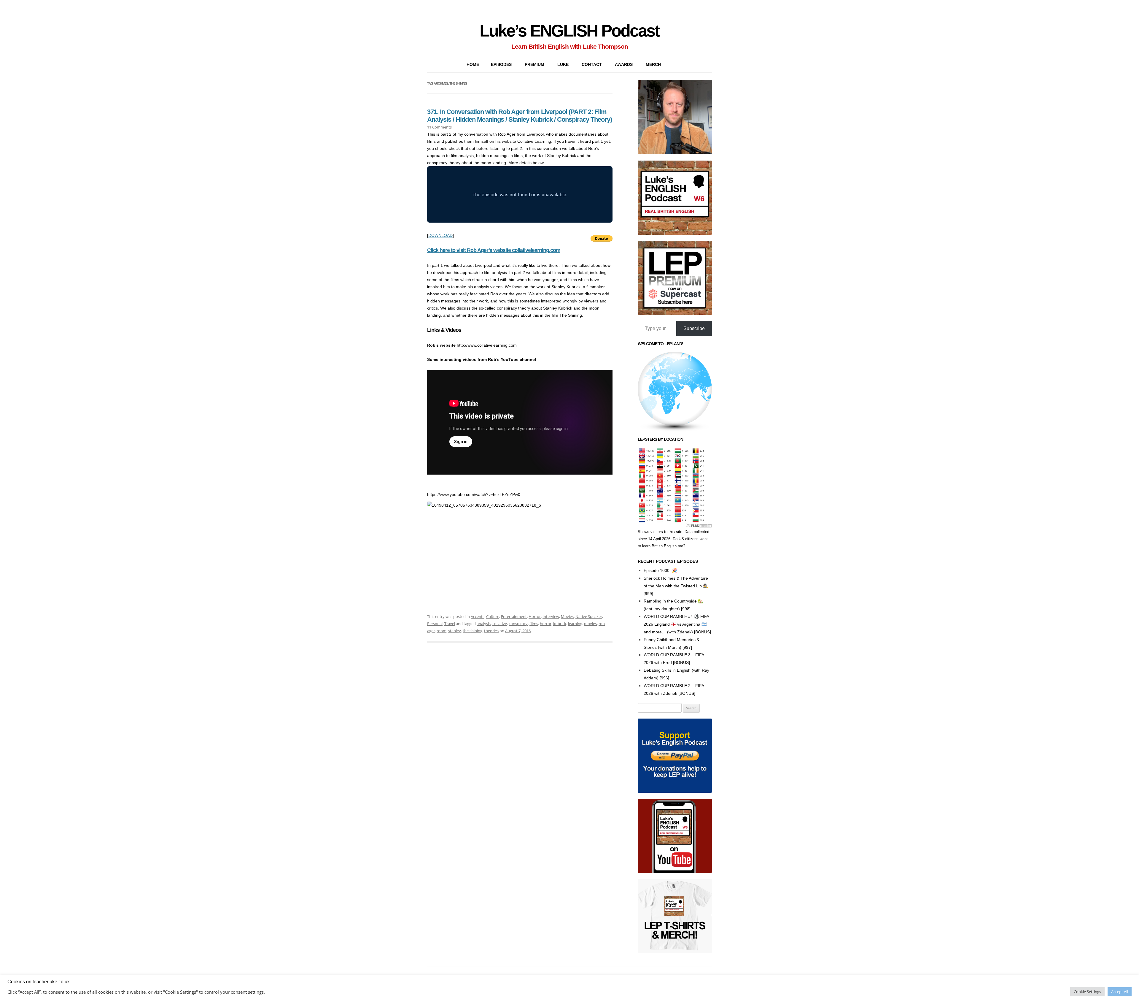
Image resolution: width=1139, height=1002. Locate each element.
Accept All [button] (1119, 991)
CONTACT (592, 64)
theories (491, 630)
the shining (472, 630)
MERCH (653, 64)
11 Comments (439, 127)
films (533, 623)
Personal (435, 623)
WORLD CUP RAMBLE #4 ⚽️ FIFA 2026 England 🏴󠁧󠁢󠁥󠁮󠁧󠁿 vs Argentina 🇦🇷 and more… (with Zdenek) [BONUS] (677, 624)
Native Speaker (588, 616)
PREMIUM (534, 64)
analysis (484, 623)
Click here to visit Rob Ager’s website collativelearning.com (493, 250)
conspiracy (518, 623)
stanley (454, 630)
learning (575, 623)
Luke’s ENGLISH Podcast (569, 30)
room (441, 630)
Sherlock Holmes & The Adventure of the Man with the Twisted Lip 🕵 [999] (676, 586)
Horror (535, 616)
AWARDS (624, 64)
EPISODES (501, 64)
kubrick (559, 623)
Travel (449, 623)
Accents (477, 616)
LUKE (563, 64)
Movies (567, 616)
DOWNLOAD (440, 235)
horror (545, 623)
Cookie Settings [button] (1087, 991)
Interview (551, 616)
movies (590, 623)
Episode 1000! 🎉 (660, 570)
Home (473, 64)
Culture (492, 616)
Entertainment (514, 616)
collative (499, 623)
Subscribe (694, 328)
